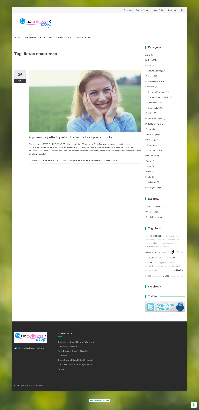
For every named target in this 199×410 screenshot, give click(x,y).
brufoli (162, 247)
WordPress (38, 385)
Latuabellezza (171, 262)
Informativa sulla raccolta (99, 400)
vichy (166, 266)
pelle (175, 257)
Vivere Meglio (151, 211)
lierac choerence (85, 160)
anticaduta (149, 240)
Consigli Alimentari (153, 217)
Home (17, 37)
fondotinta (152, 145)
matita (148, 270)
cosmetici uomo (154, 102)
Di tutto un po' (152, 124)
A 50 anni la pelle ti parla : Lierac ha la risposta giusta (70, 137)
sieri (178, 243)
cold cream (158, 240)
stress (176, 236)
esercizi (180, 276)
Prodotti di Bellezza (154, 206)
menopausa (150, 155)
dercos (163, 252)
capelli (177, 266)
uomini (171, 236)
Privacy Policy (158, 10)
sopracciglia (149, 243)
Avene (154, 270)
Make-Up (149, 139)
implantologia (151, 134)
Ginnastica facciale (67, 346)
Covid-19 (149, 113)
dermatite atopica (153, 118)
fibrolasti (181, 252)
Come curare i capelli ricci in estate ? (76, 360)
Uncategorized (152, 187)
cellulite (149, 76)
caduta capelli (154, 70)
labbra (157, 243)
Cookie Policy (142, 10)
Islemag (18, 385)
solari (147, 236)
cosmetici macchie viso (158, 97)
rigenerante (111, 160)
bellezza (149, 60)
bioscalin (159, 276)
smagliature (150, 182)
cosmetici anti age (49, 160)
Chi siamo (128, 10)
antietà (73, 160)
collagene (161, 262)
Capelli (148, 65)
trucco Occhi (153, 150)
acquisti (169, 271)
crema (167, 246)
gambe (148, 129)
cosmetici (150, 86)
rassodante (99, 160)
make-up (160, 266)
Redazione (173, 10)
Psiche (148, 166)
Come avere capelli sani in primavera (76, 342)
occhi (165, 239)
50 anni (163, 243)
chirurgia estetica (153, 81)
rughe (148, 171)
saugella (156, 247)
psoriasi (172, 266)
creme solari (153, 108)
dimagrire (158, 258)
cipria (154, 276)
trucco (149, 257)
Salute (148, 177)
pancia (148, 161)
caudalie (164, 236)
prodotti (155, 235)
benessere (162, 271)
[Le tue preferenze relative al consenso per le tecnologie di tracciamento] (194, 405)
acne (147, 55)
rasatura (173, 276)
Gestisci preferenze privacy (30, 348)
